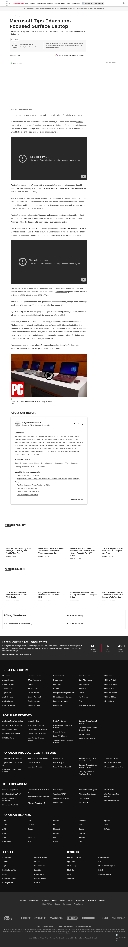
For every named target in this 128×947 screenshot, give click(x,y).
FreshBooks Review (9, 729)
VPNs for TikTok (110, 697)
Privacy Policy (44, 938)
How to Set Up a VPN (10, 805)
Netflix (18, 305)
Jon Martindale (45, 600)
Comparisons (41, 3)
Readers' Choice (40, 866)
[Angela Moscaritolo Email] (82, 424)
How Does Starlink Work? (11, 794)
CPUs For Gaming (34, 680)
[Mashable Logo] (56, 918)
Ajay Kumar (12, 556)
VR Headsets (109, 701)
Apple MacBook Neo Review (12, 721)
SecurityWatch (39, 874)
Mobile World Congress (106, 866)
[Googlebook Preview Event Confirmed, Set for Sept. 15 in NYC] (52, 582)
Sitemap (102, 900)
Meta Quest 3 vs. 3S (35, 767)
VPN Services (109, 676)
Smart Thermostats (85, 680)
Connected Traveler (9, 878)
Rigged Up (37, 870)
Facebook (31, 825)
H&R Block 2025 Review (11, 734)
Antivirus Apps (7, 688)
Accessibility (70, 938)
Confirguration (61, 292)
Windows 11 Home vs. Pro (113, 767)
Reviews (50, 3)
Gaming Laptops (34, 701)
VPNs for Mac (109, 688)
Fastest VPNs (33, 688)
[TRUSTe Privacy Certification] (107, 944)
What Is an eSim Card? (61, 798)
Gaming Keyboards (35, 697)
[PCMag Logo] (9, 3)
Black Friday (71, 866)
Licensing (62, 938)
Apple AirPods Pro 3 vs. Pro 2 (12, 758)
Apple (4, 833)
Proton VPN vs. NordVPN (62, 767)
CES (69, 874)
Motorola (56, 833)
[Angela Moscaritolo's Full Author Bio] (15, 46)
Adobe (4, 825)
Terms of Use (54, 938)
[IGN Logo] (103, 918)
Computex (70, 878)
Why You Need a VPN (112, 801)
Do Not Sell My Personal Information (86, 938)
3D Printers (6, 676)
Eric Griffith (76, 558)
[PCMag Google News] (76, 623)
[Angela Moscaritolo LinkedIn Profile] (74, 424)
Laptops (56, 688)
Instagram (31, 837)
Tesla (106, 825)
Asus (4, 837)
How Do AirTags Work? (10, 790)
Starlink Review (84, 734)
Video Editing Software (87, 705)
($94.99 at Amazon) (78, 188)
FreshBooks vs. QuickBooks (38, 758)
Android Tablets (8, 684)
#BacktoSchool (18, 3)
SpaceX (107, 820)
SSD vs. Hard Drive (111, 758)
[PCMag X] (70, 623)
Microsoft (56, 829)
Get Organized (7, 883)
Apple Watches (7, 701)
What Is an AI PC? (59, 794)
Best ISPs (5, 874)
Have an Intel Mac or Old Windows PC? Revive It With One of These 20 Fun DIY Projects (82, 552)
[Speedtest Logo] (118, 918)
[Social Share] (19, 55)
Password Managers (60, 701)
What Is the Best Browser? (88, 794)
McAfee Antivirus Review (37, 734)
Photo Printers (58, 705)
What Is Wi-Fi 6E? (85, 802)
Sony (80, 842)
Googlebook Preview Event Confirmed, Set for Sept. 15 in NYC (51, 595)
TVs (66, 463)
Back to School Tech (9, 870)
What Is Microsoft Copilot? (88, 790)
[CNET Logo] (25, 918)
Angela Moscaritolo (26, 44)
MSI (54, 837)
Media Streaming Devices (62, 697)
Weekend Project (40, 878)
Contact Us (67, 904)
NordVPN (82, 820)
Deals (68, 3)
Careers (57, 904)
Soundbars (82, 688)
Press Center (78, 904)
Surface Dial (64, 188)
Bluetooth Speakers (9, 705)
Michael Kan (76, 600)
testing (102, 8)
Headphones (57, 680)
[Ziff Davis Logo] (8, 918)
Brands (54, 900)
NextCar (37, 861)
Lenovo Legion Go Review (37, 729)
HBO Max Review (8, 738)
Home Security (46, 463)
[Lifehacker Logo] (72, 918)
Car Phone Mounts (34, 676)
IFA (99, 861)
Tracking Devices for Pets (24, 467)
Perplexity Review (59, 732)
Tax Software (83, 697)
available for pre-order (19, 132)
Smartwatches (84, 684)
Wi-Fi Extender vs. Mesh (113, 763)
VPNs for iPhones (110, 684)
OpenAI (81, 829)
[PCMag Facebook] (67, 623)
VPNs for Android (110, 680)
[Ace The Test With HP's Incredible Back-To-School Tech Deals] (20, 582)
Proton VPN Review (60, 736)
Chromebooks (21, 349)
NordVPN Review (59, 721)
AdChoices (122, 937)
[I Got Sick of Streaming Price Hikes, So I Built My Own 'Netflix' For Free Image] (20, 538)
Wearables (59, 463)
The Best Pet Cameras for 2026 (28, 491)
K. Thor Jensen (13, 600)
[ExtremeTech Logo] (88, 918)
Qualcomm (82, 833)
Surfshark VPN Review (87, 738)
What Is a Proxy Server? (36, 803)
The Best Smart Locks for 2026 (28, 475)
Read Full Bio (77, 499)
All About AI (6, 857)
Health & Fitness (21, 463)
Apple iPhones (7, 697)
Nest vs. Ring (58, 758)
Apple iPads (6, 693)
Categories (45, 900)
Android (5, 861)
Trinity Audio (21, 109)
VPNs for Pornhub (110, 693)
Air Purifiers (40, 467)
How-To (57, 3)
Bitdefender (6, 842)
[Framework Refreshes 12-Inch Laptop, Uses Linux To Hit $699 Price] (84, 582)
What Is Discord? (59, 802)
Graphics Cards (58, 676)
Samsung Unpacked (105, 874)
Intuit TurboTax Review (36, 725)
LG (54, 825)
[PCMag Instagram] (79, 623)
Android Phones (8, 680)
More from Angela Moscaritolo (27, 495)
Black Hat (70, 870)
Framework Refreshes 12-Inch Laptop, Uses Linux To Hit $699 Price (83, 595)
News (63, 3)
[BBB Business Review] (121, 944)
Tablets (81, 693)
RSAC (100, 870)
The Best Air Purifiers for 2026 (27, 488)
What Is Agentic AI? (60, 790)
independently (51, 8)
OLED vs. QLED (59, 763)
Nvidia (81, 825)
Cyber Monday (103, 857)
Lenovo (56, 820)
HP (29, 833)
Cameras (74, 463)
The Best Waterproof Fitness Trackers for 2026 (33, 485)
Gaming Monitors (34, 705)
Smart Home (34, 463)
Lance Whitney (45, 556)
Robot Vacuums (84, 676)
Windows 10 (59, 125)
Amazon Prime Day (74, 857)
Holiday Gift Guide (40, 857)
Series (70, 900)
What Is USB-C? (84, 798)
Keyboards (57, 684)
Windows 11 (38, 883)
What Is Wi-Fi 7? (110, 790)
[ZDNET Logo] (40, 918)
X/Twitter (107, 829)
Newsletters (76, 3)
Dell (29, 820)
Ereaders (31, 684)
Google (30, 829)
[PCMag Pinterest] (82, 623)
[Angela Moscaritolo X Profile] (78, 424)
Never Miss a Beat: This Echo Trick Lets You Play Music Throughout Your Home (51, 551)
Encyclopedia (91, 900)
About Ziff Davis (34, 938)
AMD (4, 829)
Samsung (82, 837)
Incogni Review (33, 721)
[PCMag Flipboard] (73, 623)
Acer (4, 820)
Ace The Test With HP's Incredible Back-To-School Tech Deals (17, 595)
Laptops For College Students (63, 693)
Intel (29, 842)
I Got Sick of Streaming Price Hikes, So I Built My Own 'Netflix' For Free (18, 551)
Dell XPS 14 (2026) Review (12, 725)
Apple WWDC (72, 861)
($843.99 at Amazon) (25, 125)
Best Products (30, 3)
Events (62, 900)
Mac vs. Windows (34, 763)
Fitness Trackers (34, 693)
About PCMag (47, 904)
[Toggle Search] (124, 3)
